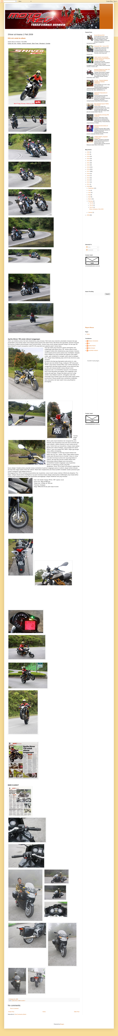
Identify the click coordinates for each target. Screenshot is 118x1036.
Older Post (76, 1011)
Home (44, 1011)
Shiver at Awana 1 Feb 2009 (96, 209)
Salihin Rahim (92, 345)
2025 (88, 154)
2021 (88, 163)
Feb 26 (91, 203)
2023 (88, 158)
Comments (90, 250)
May (89, 194)
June (89, 192)
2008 (88, 215)
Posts (88, 247)
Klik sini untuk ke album (17, 38)
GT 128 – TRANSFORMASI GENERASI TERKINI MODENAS (101, 82)
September (91, 188)
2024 (88, 156)
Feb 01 (91, 207)
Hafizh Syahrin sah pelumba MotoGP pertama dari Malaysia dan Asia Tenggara (102, 58)
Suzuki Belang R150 (99, 35)
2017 (88, 171)
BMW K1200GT (21, 1000)
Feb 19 (91, 205)
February (90, 201)
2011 (88, 184)
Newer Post (11, 1011)
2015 (88, 175)
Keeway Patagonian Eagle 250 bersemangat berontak (102, 70)
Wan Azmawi (91, 348)
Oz (89, 343)
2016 (88, 173)
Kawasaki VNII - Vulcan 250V (101, 46)
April (89, 197)
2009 (88, 186)
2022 (88, 160)
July (89, 190)
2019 (88, 167)
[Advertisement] (90, 230)
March (90, 199)
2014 (88, 178)
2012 (88, 182)
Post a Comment (14, 1008)
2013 (88, 180)
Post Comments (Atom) (20, 1014)
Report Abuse (89, 327)
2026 (88, 152)
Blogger (62, 1024)
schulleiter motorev (93, 350)
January (90, 212)
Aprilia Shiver (15, 1000)
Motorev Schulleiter (93, 341)
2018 (88, 169)
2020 (88, 165)
